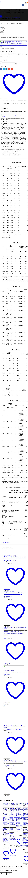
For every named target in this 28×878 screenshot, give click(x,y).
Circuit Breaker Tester (8, 630)
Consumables (7, 670)
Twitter (4, 69)
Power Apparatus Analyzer (20, 761)
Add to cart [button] (9, 563)
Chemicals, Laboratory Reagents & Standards (13, 592)
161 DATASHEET (5, 542)
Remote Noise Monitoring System (6, 834)
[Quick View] (5, 563)
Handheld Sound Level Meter (5, 816)
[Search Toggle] (24, 3)
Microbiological (18, 594)
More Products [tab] (23, 103)
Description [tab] (6, 100)
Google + (9, 69)
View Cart (3, 873)
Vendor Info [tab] (15, 103)
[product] (15, 555)
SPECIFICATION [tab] (22, 100)
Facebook (1, 69)
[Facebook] (23, 5)
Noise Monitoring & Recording (6, 821)
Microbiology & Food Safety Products (12, 556)
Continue (9, 873)
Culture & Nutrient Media (9, 594)
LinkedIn (6, 69)
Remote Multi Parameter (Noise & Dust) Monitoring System (6, 829)
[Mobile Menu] (27, 5)
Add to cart (3, 66)
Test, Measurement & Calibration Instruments (15, 630)
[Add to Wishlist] (1, 61)
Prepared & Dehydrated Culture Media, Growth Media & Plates (15, 557)
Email (12, 69)
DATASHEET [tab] (7, 103)
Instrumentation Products (19, 630)
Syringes (12, 670)
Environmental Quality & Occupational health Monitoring (6, 811)
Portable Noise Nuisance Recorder (6, 824)
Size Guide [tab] (13, 100)
